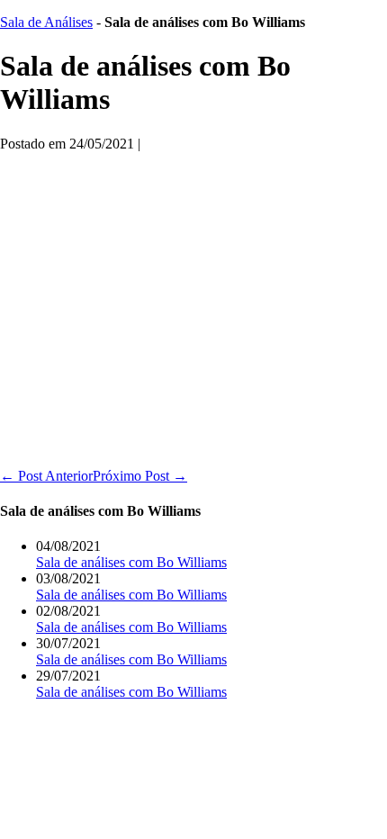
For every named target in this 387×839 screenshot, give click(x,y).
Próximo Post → (140, 475)
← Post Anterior (46, 475)
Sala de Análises (46, 22)
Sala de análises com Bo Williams (131, 562)
